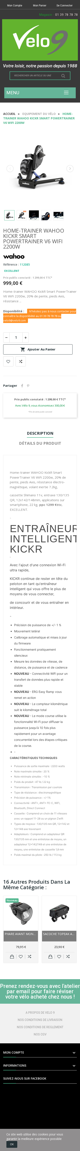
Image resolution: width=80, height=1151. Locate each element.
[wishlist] (21, 956)
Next (70, 168)
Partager (22, 385)
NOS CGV (40, 1034)
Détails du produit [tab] (40, 443)
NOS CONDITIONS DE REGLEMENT (40, 1027)
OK (12, 1144)
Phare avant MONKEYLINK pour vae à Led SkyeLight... (21, 934)
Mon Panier (39, 5)
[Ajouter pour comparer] (29, 956)
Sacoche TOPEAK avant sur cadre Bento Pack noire (59, 934)
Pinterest (28, 385)
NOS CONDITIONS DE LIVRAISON (40, 1020)
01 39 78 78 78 (66, 14)
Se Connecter (65, 5)
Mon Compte (14, 5)
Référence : (11, 264)
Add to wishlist (8, 361)
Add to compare (21, 361)
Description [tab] (40, 433)
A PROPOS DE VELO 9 (40, 1012)
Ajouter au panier (37, 349)
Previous (10, 168)
